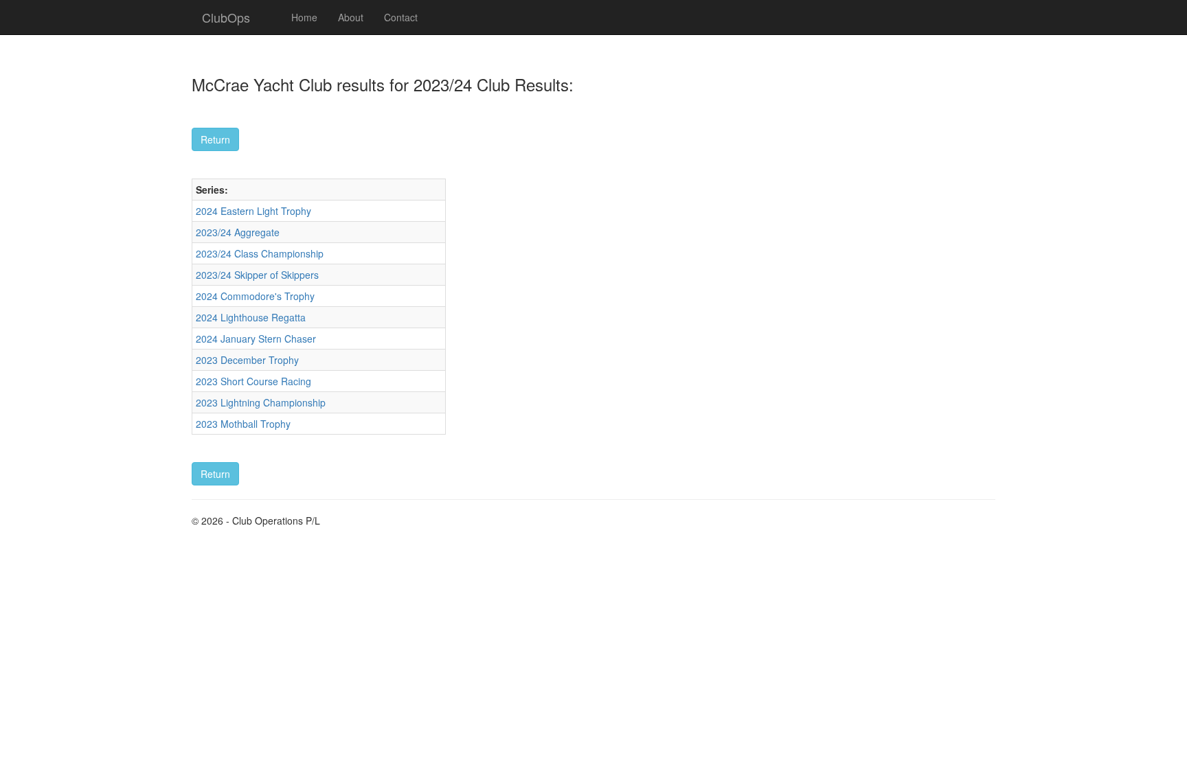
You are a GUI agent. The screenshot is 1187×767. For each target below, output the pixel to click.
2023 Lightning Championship (261, 402)
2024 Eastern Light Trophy (253, 211)
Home (304, 17)
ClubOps (226, 17)
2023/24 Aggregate (238, 232)
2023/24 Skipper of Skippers (257, 275)
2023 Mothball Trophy (243, 424)
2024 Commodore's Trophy (255, 296)
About (350, 17)
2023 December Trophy (247, 360)
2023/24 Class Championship (260, 253)
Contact (401, 17)
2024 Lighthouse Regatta (251, 317)
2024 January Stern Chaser (256, 338)
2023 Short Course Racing (253, 381)
